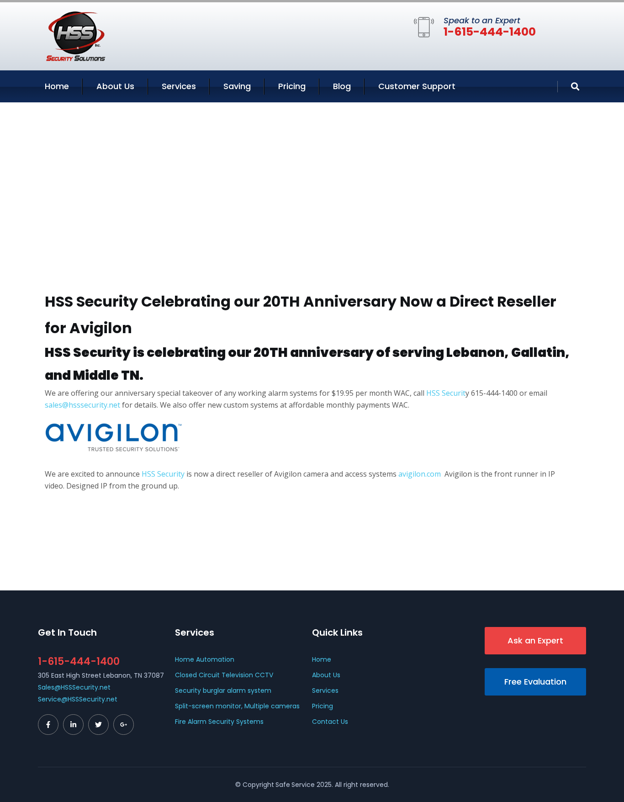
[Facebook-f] (48, 724)
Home (57, 86)
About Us (115, 86)
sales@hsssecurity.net (82, 405)
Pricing (292, 86)
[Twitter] (98, 724)
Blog (342, 86)
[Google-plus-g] (123, 724)
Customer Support (416, 86)
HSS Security (163, 474)
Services (179, 86)
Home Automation (204, 659)
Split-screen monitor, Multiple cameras (237, 706)
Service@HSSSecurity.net (77, 699)
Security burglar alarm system (223, 690)
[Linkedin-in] (73, 724)
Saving (237, 86)
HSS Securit (445, 393)
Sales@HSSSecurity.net (74, 687)
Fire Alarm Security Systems (219, 721)
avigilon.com (419, 474)
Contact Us (330, 721)
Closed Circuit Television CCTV (224, 675)
